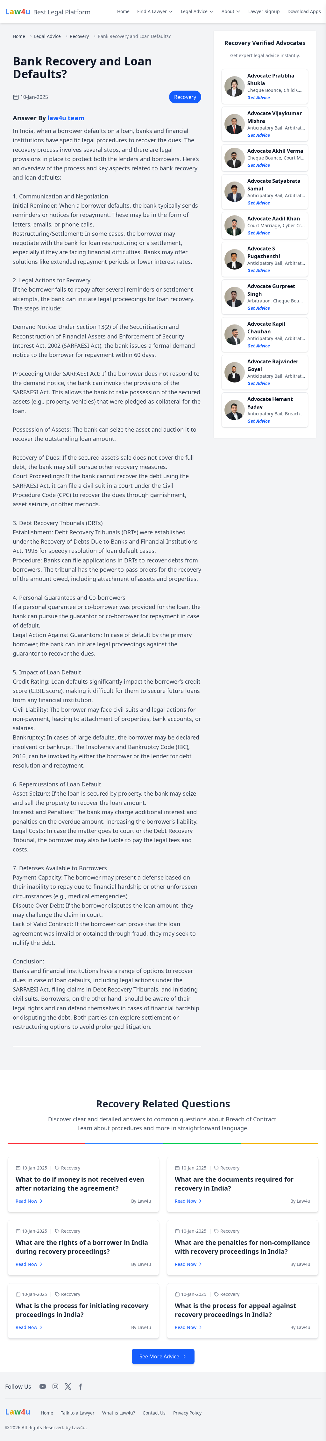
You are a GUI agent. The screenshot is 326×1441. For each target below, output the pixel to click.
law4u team (66, 118)
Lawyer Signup (264, 11)
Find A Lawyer (152, 11)
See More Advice (159, 1356)
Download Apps (304, 11)
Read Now (26, 1201)
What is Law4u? (118, 1413)
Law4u (79, 1427)
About (228, 11)
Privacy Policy (187, 1413)
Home (123, 11)
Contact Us (154, 1413)
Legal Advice (194, 11)
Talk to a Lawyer (78, 1413)
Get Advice (258, 97)
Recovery (79, 36)
